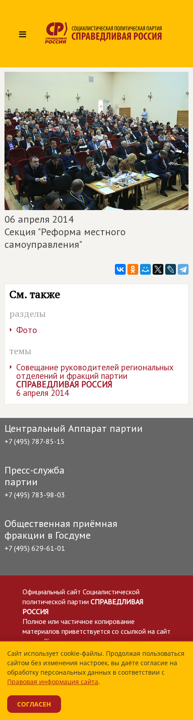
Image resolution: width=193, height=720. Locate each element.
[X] (158, 269)
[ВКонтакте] (120, 269)
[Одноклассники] (132, 269)
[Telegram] (183, 269)
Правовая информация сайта (52, 681)
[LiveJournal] (170, 269)
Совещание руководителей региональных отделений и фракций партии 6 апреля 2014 (95, 380)
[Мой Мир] (145, 269)
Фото (26, 330)
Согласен (34, 704)
